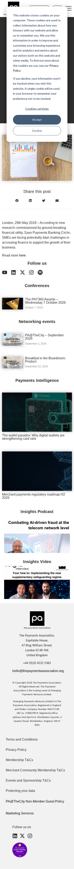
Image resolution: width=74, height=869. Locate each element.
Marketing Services (20, 813)
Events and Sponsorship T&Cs (28, 780)
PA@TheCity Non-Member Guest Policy (35, 801)
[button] (17, 200)
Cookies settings (37, 108)
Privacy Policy (16, 749)
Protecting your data (20, 790)
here (22, 255)
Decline (37, 130)
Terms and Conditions (22, 739)
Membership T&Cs (19, 760)
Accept (37, 119)
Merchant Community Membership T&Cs (35, 770)
